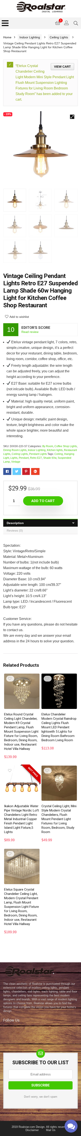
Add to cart (43, 501)
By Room (47, 446)
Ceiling (58, 454)
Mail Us (51, 1130)
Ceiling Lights (59, 37)
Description (15, 523)
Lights (13, 457)
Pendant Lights (38, 454)
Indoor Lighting (29, 37)
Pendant (24, 457)
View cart (62, 66)
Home (7, 37)
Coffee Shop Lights (65, 446)
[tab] (40, 523)
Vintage (15, 461)
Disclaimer (32, 1130)
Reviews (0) (15, 530)
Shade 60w (49, 457)
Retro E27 (36, 457)
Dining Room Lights (15, 450)
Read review (29, 332)
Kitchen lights (55, 450)
